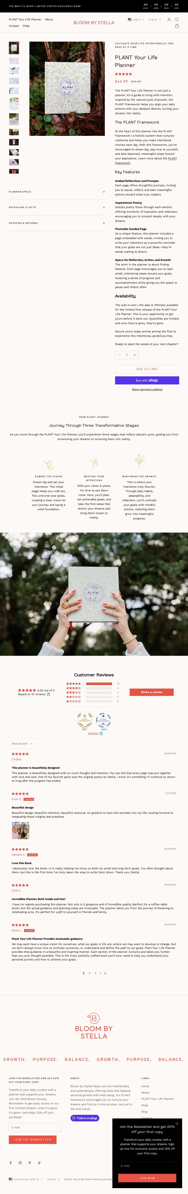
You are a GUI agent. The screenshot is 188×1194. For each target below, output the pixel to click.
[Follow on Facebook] (10, 1163)
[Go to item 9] (14, 142)
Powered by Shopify (101, 1179)
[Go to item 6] (14, 103)
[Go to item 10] (14, 152)
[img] (20, 754)
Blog (144, 1111)
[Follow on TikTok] (39, 1163)
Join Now (147, 1178)
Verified (93, 733)
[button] (123, 74)
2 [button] (89, 973)
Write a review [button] (151, 692)
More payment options (147, 389)
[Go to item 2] (14, 60)
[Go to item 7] (14, 119)
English (153, 19)
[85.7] (84, 720)
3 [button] (95, 973)
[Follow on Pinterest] (30, 1163)
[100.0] (103, 720)
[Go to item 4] (14, 81)
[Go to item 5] (14, 90)
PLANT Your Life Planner (25, 19)
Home (145, 1086)
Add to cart (147, 369)
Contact (14, 25)
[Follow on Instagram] (20, 1163)
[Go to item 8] (14, 132)
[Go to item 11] (14, 162)
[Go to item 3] (14, 70)
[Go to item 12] (14, 172)
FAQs (26, 25)
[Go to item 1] (14, 48)
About (49, 19)
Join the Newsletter (32, 1139)
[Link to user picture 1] (20, 830)
